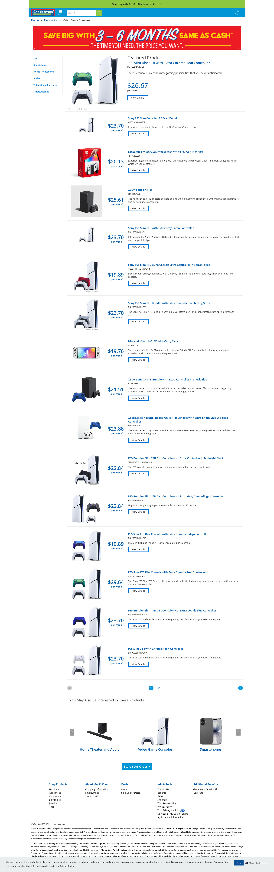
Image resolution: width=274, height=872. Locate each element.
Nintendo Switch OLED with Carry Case (153, 341)
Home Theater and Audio (43, 75)
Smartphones (40, 64)
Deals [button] (124, 784)
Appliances (55, 792)
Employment (92, 792)
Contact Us (163, 789)
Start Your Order (136, 766)
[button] (256, 862)
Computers (55, 796)
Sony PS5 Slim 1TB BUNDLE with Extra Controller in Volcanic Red (169, 265)
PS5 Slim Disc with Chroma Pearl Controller (155, 649)
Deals (124, 789)
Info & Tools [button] (164, 784)
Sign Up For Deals (130, 792)
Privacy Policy (67, 866)
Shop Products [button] (58, 784)
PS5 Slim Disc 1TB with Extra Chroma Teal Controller (168, 63)
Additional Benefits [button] (205, 784)
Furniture (54, 789)
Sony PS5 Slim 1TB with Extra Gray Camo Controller (161, 228)
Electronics (50, 20)
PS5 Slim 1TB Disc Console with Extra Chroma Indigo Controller (168, 534)
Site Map (162, 799)
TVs (35, 58)
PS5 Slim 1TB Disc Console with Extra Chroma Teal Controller (167, 572)
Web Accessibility (166, 803)
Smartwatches (41, 91)
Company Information (96, 789)
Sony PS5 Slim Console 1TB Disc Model (152, 118)
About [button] (96, 784)
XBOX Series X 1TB (140, 190)
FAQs (160, 796)
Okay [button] (239, 863)
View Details (137, 97)
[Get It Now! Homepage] (43, 12)
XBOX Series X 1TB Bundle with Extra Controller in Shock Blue (167, 379)
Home (35, 20)
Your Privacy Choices (168, 810)
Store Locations (93, 796)
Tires (51, 806)
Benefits (161, 792)
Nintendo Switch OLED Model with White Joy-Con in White (165, 151)
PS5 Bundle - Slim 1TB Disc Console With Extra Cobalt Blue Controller (172, 610)
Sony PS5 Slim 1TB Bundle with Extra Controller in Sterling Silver (169, 303)
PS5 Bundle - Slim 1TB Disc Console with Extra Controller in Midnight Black (176, 458)
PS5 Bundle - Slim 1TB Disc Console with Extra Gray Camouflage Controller (175, 496)
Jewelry (53, 803)
